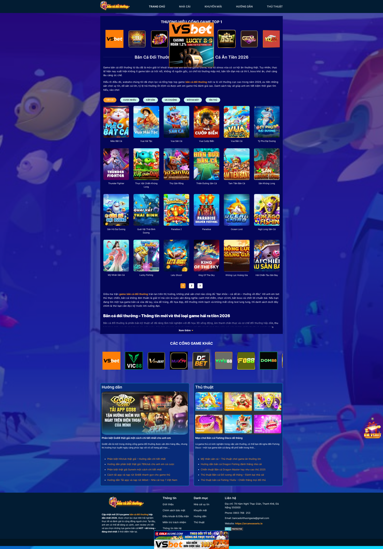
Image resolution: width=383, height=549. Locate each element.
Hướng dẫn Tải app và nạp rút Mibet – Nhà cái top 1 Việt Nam (142, 479)
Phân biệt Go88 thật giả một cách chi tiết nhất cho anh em (136, 437)
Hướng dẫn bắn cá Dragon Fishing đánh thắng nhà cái (231, 464)
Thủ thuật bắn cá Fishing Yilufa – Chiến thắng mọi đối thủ (233, 479)
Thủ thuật (275, 6)
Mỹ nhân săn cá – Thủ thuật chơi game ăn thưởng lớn (231, 458)
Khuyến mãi (213, 6)
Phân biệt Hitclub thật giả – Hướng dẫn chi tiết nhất (136, 458)
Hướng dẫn (244, 6)
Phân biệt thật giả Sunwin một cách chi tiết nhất (134, 469)
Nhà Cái (184, 6)
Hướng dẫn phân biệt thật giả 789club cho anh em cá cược (140, 464)
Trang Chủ (157, 6)
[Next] (272, 39)
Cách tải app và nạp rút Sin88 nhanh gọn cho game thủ (138, 474)
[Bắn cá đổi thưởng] (122, 6)
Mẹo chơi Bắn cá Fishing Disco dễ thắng (219, 437)
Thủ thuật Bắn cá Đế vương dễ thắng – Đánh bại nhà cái (232, 474)
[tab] (109, 100)
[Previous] (110, 39)
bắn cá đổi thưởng (139, 514)
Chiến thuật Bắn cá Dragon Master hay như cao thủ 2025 (233, 469)
